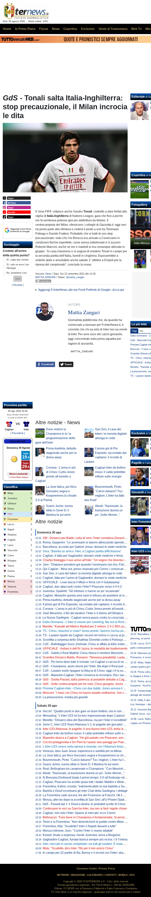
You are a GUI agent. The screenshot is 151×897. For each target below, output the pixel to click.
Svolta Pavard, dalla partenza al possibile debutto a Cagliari (86, 679)
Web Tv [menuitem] (136, 28)
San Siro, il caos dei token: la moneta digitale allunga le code (111, 434)
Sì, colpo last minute (17, 259)
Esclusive (138, 433)
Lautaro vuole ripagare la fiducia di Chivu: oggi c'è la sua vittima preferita (94, 670)
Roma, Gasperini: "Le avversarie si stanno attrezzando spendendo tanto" (90, 542)
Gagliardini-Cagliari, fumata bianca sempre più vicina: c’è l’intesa (85, 839)
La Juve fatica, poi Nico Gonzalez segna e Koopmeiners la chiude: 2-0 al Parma (95, 755)
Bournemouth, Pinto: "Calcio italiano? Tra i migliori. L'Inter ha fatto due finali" (92, 759)
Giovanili (137, 492)
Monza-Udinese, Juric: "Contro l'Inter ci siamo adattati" (78, 830)
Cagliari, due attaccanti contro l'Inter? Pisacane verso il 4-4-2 (82, 586)
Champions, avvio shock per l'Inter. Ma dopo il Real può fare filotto (90, 666)
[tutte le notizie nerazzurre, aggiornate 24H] (26, 11)
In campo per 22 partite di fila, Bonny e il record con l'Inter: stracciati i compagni (94, 852)
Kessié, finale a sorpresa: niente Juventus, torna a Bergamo (81, 835)
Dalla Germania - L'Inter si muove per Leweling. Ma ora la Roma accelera (90, 622)
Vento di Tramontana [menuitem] (113, 28)
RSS (132, 875)
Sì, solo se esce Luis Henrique (17, 266)
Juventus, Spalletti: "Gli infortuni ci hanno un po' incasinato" (81, 591)
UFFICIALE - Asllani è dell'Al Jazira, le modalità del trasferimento (85, 648)
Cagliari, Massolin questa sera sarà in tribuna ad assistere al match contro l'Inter (95, 595)
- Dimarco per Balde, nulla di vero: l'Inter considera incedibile (90, 538)
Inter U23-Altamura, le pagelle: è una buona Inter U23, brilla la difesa (87, 728)
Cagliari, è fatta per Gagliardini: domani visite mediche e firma (83, 555)
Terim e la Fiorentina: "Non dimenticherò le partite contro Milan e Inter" (88, 821)
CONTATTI (110, 875)
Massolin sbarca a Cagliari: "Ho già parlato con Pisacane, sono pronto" (89, 737)
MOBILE (123, 875)
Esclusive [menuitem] (88, 28)
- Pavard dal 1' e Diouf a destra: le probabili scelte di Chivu (84, 804)
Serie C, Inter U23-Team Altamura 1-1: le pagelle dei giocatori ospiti (86, 724)
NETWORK (63, 875)
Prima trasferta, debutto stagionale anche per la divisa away (61, 453)
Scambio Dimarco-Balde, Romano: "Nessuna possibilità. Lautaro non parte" (92, 657)
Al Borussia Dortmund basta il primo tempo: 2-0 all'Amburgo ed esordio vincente (95, 777)
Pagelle (136, 462)
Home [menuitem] (7, 28)
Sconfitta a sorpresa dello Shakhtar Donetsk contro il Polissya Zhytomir (89, 639)
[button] (17, 279)
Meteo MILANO (18, 441)
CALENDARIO (95, 875)
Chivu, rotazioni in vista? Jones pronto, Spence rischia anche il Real (90, 630)
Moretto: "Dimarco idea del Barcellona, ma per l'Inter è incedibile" (85, 720)
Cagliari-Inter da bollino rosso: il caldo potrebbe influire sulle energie (110, 472)
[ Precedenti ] (17, 433)
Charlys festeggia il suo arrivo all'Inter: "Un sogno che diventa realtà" (87, 560)
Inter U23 (137, 551)
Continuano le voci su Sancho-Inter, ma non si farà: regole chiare (85, 808)
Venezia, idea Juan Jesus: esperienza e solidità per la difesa (82, 751)
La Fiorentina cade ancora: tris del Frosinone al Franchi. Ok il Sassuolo (89, 795)
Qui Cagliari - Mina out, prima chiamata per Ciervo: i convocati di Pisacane (91, 568)
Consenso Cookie (87, 868)
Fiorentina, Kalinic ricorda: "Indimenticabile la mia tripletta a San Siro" (88, 786)
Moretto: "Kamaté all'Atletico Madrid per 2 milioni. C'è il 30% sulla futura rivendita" (96, 626)
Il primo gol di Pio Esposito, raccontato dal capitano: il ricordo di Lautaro (89, 604)
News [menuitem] (56, 28)
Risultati (17, 285)
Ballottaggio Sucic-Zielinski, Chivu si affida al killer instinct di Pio (89, 644)
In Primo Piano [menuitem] (25, 28)
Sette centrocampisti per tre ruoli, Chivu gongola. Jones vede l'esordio (92, 683)
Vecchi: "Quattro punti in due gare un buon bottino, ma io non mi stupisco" (90, 711)
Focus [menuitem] (43, 28)
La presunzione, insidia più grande (65, 697)
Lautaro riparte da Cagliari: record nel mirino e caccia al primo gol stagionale (95, 635)
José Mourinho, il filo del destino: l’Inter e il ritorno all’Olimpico (83, 613)
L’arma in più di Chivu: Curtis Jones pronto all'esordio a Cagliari (90, 608)
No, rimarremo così (16, 272)
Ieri (141, 330)
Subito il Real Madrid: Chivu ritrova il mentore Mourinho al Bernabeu (91, 653)
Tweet (68, 364)
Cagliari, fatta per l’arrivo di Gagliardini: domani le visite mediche (85, 577)
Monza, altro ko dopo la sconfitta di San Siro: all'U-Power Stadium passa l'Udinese (96, 799)
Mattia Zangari (45, 277)
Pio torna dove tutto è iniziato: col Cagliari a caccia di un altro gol (89, 661)
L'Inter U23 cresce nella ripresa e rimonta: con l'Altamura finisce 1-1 (86, 746)
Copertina (138, 175)
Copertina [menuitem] (70, 28)
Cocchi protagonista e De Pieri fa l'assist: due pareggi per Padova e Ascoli (91, 742)
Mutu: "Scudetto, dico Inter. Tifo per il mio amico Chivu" (78, 848)
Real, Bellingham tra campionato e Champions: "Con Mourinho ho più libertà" (93, 768)
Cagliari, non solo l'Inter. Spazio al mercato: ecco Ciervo (79, 812)
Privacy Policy (107, 868)
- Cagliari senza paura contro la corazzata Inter (86, 617)
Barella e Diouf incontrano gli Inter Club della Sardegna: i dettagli (85, 790)
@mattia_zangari (75, 277)
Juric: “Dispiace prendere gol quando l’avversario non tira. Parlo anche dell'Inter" (95, 564)
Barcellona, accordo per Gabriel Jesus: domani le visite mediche (85, 546)
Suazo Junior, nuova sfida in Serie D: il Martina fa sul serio (59, 510)
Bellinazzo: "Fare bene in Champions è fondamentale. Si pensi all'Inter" (89, 817)
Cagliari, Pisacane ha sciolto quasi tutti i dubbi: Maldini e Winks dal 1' (88, 781)
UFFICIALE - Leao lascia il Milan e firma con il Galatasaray (81, 582)
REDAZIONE (78, 875)
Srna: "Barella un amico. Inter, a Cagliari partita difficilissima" (82, 551)
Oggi (134, 330)
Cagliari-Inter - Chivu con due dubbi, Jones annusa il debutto (88, 688)
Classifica (10, 486)
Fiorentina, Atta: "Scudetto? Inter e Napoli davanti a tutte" (80, 826)
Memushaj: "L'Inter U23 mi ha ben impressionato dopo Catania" (84, 715)
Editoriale (138, 96)
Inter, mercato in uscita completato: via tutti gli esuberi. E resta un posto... (90, 843)
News (48, 273)
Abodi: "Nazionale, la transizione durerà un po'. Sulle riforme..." (109, 510)
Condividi (47, 364)
